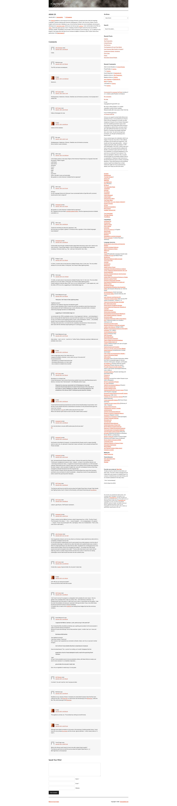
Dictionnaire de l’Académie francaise (113, 305)
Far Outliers (107, 192)
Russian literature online (110, 388)
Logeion (106, 343)
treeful (59, 567)
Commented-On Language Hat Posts (113, 92)
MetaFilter (106, 180)
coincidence (93, 490)
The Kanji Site (107, 421)
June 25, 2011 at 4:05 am (61, 693)
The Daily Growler (108, 177)
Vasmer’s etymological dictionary (112, 385)
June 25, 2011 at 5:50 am (61, 711)
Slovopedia (107, 358)
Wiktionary (106, 250)
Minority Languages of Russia (111, 382)
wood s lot (106, 178)
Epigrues (106, 190)
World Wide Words (108, 337)
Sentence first (107, 233)
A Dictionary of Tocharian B (110, 416)
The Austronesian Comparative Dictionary (114, 430)
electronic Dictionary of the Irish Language (114, 325)
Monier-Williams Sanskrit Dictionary (112, 426)
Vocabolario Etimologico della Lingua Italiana (115, 318)
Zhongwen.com (108, 420)
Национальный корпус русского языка (114, 390)
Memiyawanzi (60, 33)
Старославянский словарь (111, 400)
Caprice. (106, 39)
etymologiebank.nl (108, 292)
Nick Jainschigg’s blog (109, 458)
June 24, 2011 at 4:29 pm (61, 594)
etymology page (60, 26)
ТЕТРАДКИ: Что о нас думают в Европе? (114, 202)
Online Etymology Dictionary (111, 338)
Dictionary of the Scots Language (112, 280)
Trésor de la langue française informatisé (114, 302)
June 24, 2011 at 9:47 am (61, 516)
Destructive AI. (117, 73)
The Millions (107, 217)
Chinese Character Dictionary (111, 418)
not (62, 410)
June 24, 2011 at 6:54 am (61, 352)
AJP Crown (58, 92)
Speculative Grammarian (110, 445)
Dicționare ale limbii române (111, 323)
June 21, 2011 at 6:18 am (61, 110)
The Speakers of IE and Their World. (113, 47)
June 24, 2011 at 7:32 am (61, 375)
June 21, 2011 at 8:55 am (61, 124)
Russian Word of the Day (110, 406)
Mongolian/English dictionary (111, 423)
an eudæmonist (108, 182)
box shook (64, 731)
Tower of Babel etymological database (113, 340)
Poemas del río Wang (109, 198)
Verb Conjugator (108, 335)
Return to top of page (54, 801)
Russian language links (110, 387)
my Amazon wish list (109, 114)
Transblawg (107, 188)
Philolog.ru (106, 377)
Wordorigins (107, 257)
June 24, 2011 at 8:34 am (61, 401)
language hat (58, 204)
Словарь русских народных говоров (113, 396)
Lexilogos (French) (108, 310)
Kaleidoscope (107, 175)
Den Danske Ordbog (109, 293)
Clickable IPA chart (108, 255)
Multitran (106, 245)
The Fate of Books (108, 215)
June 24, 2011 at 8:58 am (61, 423)
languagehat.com (54, 4)
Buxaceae (68, 700)
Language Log (107, 221)
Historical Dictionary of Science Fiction (113, 443)
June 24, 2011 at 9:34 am (61, 485)
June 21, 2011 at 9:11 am (61, 139)
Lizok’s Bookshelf (108, 195)
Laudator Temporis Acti (109, 210)
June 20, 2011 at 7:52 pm (61, 64)
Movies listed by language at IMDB (112, 440)
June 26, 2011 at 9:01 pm (61, 744)
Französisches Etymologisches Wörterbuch (114, 313)
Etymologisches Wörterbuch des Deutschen (114, 287)
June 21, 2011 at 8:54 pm (61, 224)
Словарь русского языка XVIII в (112, 403)
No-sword (106, 185)
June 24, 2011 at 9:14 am (61, 457)
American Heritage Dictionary (111, 247)
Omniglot (106, 262)
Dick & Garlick (107, 226)
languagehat (60, 17)
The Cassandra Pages (109, 187)
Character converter (109, 450)
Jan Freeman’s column (113, 448)
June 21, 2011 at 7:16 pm (61, 206)
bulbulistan (106, 228)
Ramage (106, 462)
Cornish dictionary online (110, 332)
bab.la (105, 252)
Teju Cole (119, 469)
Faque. (105, 55)
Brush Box (65, 698)
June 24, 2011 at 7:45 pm (61, 679)
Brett (105, 81)
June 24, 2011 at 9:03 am (61, 439)
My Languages (107, 96)
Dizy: (105, 320)
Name (77, 779)
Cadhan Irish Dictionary (110, 327)
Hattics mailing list (108, 454)
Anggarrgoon (107, 223)
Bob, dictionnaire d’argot (110, 303)
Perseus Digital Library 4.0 (110, 342)
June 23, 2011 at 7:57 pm (61, 336)
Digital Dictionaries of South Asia (112, 425)
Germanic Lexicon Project (110, 279)
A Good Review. (108, 43)
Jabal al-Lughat (108, 224)
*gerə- (50, 28)
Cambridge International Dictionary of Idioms (115, 269)
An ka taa (106, 433)
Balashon (106, 234)
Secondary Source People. (110, 57)
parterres (69, 606)
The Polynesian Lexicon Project (112, 431)
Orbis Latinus (107, 357)
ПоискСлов (107, 365)
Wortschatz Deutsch (109, 285)
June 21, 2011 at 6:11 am (61, 93)
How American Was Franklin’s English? (113, 49)
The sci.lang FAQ (108, 260)
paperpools (107, 193)
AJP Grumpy (58, 677)
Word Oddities (107, 446)
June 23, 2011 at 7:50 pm (61, 296)
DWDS (105, 289)
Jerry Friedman (107, 79)
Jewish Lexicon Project (109, 267)
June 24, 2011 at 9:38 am (61, 501)
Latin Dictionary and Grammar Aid (112, 297)
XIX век (106, 205)
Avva (105, 183)
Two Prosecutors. (108, 41)
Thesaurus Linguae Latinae (110, 298)
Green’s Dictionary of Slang (110, 249)
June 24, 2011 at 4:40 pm (61, 619)
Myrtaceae (89, 698)
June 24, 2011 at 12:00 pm (61, 563)
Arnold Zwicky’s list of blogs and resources (114, 244)
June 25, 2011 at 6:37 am (61, 726)
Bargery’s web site (108, 436)
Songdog (106, 173)
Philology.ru (107, 375)
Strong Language (108, 238)
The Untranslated (108, 213)
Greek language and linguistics (111, 347)
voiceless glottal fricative (72, 211)
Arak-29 (53, 20)
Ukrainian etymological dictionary (112, 411)
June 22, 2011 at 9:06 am (61, 242)
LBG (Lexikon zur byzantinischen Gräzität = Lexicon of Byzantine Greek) (114, 354)
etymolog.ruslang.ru (109, 372)
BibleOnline (107, 265)
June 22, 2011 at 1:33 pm (61, 260)
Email (77, 783)
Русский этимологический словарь (113, 367)
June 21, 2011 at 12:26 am (61, 79)
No (51, 428)
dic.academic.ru (108, 363)
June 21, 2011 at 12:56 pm (61, 155)
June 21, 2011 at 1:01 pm (61, 188)
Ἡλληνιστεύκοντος (109, 229)
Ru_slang (106, 383)
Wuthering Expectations (110, 207)
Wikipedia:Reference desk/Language (113, 259)
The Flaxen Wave (108, 200)
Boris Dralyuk (107, 208)
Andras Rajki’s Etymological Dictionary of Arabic (116, 277)
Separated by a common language (112, 236)
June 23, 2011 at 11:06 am (61, 276)
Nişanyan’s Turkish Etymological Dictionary (114, 428)
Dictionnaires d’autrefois (110, 312)
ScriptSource (107, 264)
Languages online (108, 441)
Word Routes (107, 231)
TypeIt (105, 254)
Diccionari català (108, 317)
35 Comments (68, 17)
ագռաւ (81, 26)
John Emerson (59, 48)
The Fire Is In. (107, 45)
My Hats (106, 99)
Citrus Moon (107, 460)
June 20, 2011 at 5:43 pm (61, 49)
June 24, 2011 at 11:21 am (61, 535)
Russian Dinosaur (108, 203)
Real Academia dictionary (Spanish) (113, 315)
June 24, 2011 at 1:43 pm (61, 578)
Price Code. (107, 53)
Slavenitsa (106, 378)
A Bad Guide (107, 197)
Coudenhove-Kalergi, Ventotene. (112, 51)
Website (78, 788)
